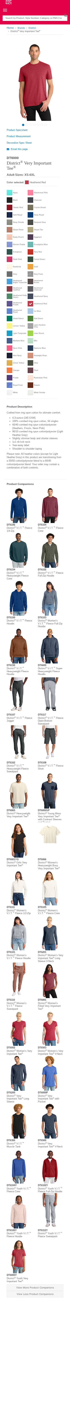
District (32, 27)
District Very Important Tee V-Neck (50, 1145)
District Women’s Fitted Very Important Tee (49, 1006)
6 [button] (42, 125)
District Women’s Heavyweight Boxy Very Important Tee (49, 865)
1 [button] (23, 125)
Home (10, 27)
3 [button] (30, 125)
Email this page (19, 149)
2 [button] (27, 125)
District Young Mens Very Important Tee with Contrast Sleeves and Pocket (50, 818)
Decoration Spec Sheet (19, 142)
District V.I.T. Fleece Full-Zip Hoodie (50, 574)
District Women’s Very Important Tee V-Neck (50, 1052)
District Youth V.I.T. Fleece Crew (19, 1190)
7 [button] (45, 125)
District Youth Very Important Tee (17, 1280)
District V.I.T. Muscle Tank (15, 1145)
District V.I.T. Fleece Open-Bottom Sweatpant (50, 721)
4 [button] (34, 125)
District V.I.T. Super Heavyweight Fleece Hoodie (50, 671)
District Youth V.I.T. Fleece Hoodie (19, 1235)
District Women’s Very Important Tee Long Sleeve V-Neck (50, 958)
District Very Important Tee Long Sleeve (18, 1098)
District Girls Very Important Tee (17, 864)
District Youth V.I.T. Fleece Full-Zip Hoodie (50, 1190)
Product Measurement (19, 136)
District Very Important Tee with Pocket (48, 1098)
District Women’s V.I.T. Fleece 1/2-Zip (19, 912)
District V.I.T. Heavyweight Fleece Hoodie (18, 671)
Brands (21, 27)
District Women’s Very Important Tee (19, 1052)
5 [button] (38, 125)
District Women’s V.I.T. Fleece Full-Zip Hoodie (50, 623)
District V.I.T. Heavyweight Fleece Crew (18, 575)
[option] (34, 82)
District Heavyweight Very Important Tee (18, 815)
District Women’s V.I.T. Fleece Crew (49, 912)
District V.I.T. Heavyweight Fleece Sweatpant (18, 768)
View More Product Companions (35, 1287)
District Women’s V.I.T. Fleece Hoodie (19, 957)
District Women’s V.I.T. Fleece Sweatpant (17, 1006)
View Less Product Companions (35, 1294)
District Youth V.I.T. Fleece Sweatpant (50, 1235)
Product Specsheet (17, 130)
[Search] (65, 15)
